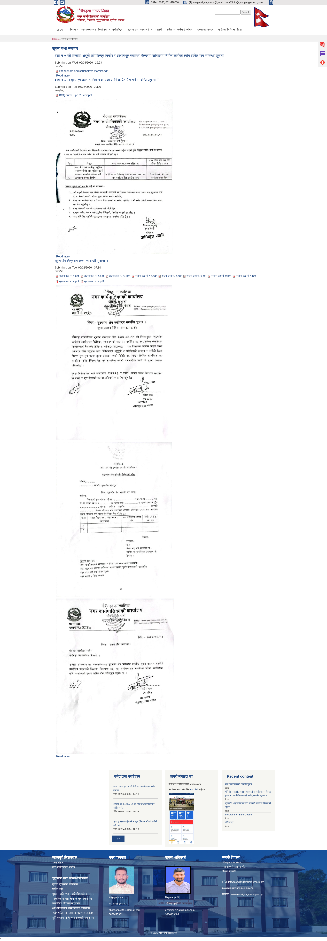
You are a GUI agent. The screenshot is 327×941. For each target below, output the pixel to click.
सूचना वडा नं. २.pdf (171, 275)
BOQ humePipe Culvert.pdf (75, 95)
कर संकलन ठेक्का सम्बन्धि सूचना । (239, 784)
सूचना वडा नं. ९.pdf (69, 275)
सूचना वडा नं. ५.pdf (246, 275)
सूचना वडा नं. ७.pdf (94, 281)
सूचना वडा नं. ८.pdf (94, 275)
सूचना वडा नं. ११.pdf (146, 275)
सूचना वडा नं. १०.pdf (119, 275)
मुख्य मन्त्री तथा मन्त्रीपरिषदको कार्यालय (73, 894)
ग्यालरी (158, 29)
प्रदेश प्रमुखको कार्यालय (65, 884)
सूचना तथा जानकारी (139, 29)
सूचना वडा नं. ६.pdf (69, 281)
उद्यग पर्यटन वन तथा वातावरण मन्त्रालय (72, 913)
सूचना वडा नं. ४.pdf (221, 275)
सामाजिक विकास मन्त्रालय (66, 903)
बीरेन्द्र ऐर (229, 822)
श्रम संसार (57, 862)
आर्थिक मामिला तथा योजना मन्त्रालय (71, 908)
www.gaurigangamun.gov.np (246, 894)
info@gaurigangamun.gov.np (237, 887)
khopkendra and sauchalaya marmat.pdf (83, 71)
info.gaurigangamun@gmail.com (246, 881)
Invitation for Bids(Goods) (239, 814)
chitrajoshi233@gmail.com (180, 909)
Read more (63, 75)
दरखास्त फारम (205, 29)
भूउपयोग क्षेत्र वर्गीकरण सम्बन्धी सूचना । (81, 261)
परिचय (72, 29)
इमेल (169, 29)
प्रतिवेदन (117, 29)
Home (55, 38)
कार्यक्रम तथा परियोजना (94, 29)
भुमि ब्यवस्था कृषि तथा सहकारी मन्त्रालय (73, 917)
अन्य (118, 838)
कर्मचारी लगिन (184, 29)
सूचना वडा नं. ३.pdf (196, 275)
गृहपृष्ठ (60, 29)
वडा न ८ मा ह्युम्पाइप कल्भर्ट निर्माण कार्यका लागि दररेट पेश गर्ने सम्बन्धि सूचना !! (107, 80)
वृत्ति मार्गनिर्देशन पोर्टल (230, 29)
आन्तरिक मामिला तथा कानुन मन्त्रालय (72, 898)
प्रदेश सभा (57, 889)
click (196, 789)
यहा (192, 789)
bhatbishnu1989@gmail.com (125, 909)
